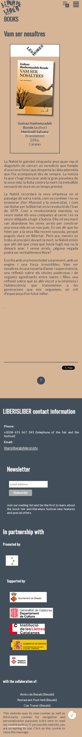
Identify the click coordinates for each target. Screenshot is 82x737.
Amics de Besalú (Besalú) (37, 694)
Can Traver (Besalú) (37, 705)
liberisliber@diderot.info (21, 448)
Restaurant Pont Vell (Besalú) (37, 700)
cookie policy (17, 724)
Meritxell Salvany (35, 132)
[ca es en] (66, 5)
